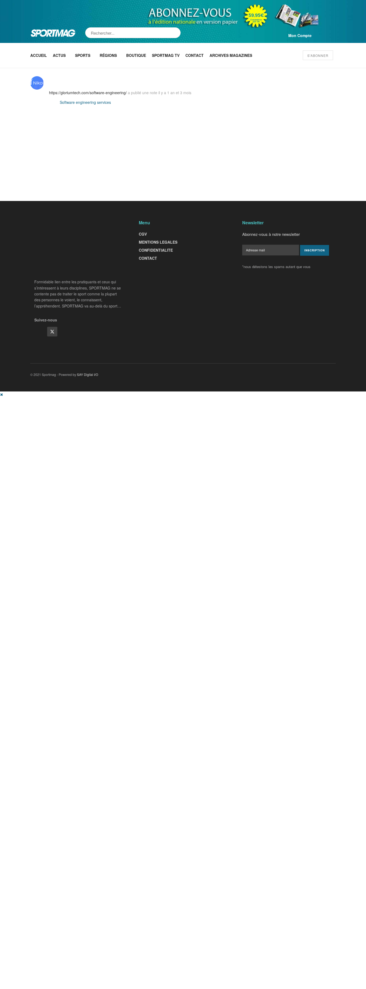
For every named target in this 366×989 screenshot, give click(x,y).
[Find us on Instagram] (65, 332)
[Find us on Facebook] (39, 332)
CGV (143, 234)
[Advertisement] (161, 434)
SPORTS (82, 55)
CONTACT (148, 258)
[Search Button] (177, 32)
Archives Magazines (231, 55)
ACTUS (59, 55)
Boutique (136, 55)
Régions (108, 55)
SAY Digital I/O (87, 374)
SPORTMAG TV (166, 55)
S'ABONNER (317, 55)
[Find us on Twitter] (52, 331)
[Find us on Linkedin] (91, 332)
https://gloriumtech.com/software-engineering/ (88, 92)
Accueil (38, 55)
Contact (194, 55)
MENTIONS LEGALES (158, 242)
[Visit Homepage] (53, 33)
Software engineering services (85, 102)
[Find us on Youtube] (78, 332)
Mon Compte (300, 35)
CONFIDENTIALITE (156, 250)
